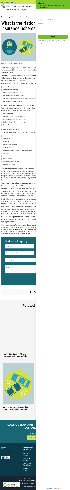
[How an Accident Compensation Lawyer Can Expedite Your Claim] (18, 383)
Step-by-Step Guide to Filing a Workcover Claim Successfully (15, 355)
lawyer (13, 229)
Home (3, 17)
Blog (8, 17)
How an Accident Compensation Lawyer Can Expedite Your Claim (15, 408)
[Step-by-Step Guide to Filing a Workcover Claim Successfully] (18, 330)
